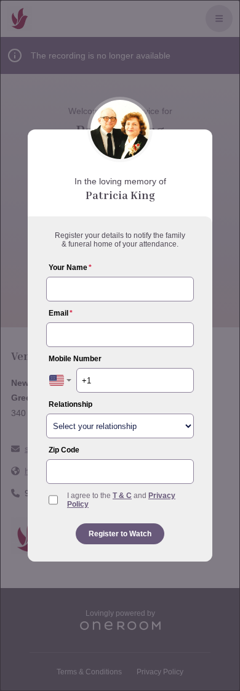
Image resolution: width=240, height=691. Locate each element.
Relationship (70, 404)
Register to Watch (120, 533)
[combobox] (60, 380)
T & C (122, 495)
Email (61, 313)
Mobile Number (75, 358)
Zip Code (64, 450)
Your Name (70, 267)
